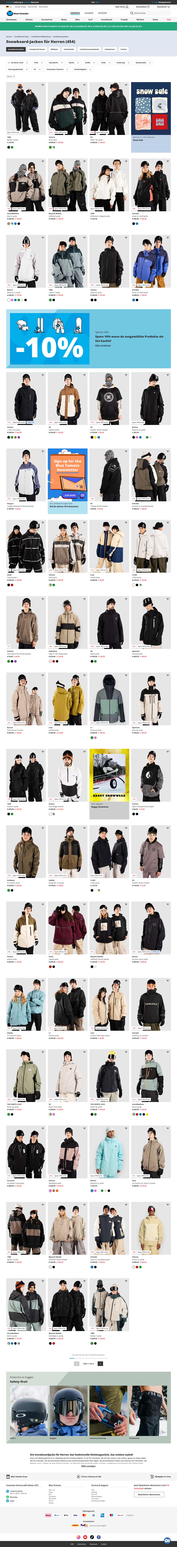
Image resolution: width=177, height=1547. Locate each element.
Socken (124, 49)
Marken (140, 19)
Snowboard (106, 19)
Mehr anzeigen (88, 1466)
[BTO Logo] (33, 13)
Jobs (50, 1494)
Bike (77, 19)
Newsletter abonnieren (149, 1494)
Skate (64, 19)
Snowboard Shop (22, 36)
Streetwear (11, 19)
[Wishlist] (44, 84)
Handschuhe (69, 49)
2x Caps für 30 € (135, 26)
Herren (75, 13)
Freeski (124, 19)
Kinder (102, 13)
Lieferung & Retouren (22, 2)
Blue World (43, 7)
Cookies (103, 1544)
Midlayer (54, 49)
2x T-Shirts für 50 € (116, 26)
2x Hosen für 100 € (66, 26)
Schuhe (29, 19)
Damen (89, 13)
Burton (33, 1463)
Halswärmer (110, 49)
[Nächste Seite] (100, 1363)
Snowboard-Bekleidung (40, 36)
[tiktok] (92, 1537)
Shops (51, 1492)
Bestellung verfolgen (98, 1501)
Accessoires (46, 19)
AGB (72, 1544)
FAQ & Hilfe (32, 7)
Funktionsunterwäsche (89, 49)
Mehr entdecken (103, 345)
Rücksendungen (96, 1496)
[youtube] (85, 1537)
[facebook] (99, 1537)
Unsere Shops (20, 7)
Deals (155, 19)
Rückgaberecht (161, 2)
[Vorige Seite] (76, 1363)
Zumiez (51, 1503)
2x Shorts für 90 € (100, 26)
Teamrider (52, 1496)
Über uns (52, 1490)
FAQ (92, 1490)
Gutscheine (95, 1499)
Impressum (93, 1544)
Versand (94, 1494)
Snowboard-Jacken (60, 36)
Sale (169, 19)
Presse (51, 1501)
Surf (90, 19)
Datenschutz (81, 1544)
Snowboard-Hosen (37, 49)
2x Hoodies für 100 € (83, 26)
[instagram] (78, 1537)
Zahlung (94, 1492)
